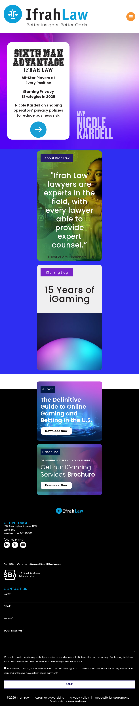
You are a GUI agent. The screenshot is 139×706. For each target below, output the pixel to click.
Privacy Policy (79, 698)
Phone (8, 618)
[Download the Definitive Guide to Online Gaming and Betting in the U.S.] (69, 411)
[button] (130, 16)
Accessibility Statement (112, 698)
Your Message (13, 630)
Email (7, 606)
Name (7, 594)
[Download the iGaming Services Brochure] (69, 464)
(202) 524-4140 (14, 539)
